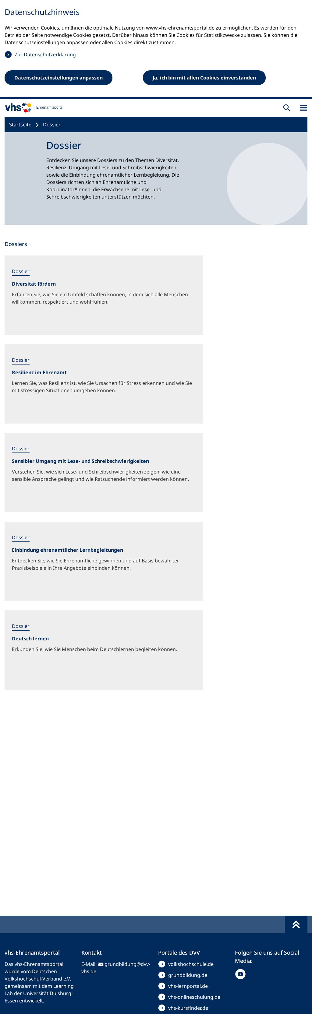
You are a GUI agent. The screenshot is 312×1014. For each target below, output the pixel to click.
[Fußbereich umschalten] (296, 924)
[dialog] (156, 49)
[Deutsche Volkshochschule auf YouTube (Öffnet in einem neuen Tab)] (242, 974)
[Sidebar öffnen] (303, 108)
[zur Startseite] (31, 108)
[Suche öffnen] (287, 108)
